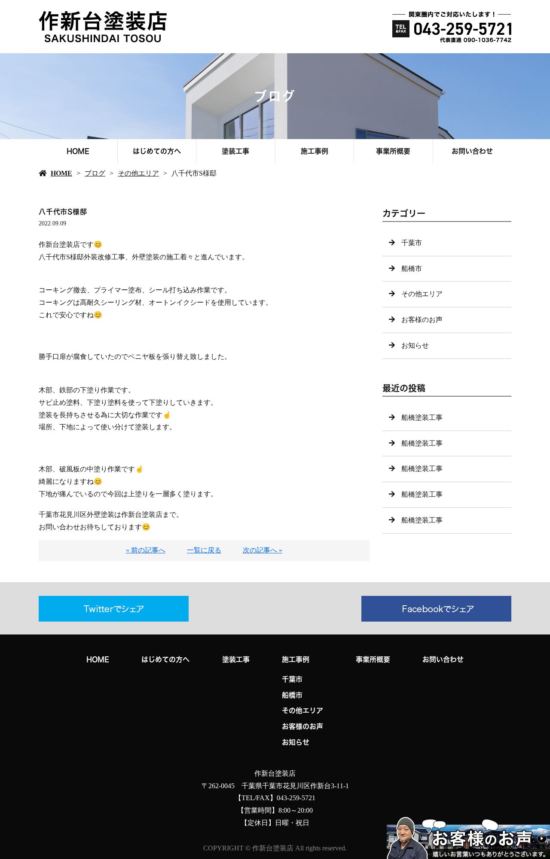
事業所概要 (393, 151)
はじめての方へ (157, 151)
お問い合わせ (472, 151)
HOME (78, 151)
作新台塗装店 (275, 773)
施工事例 (314, 151)
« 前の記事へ (145, 550)
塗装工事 (235, 151)
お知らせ (415, 345)
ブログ (95, 173)
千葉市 (411, 242)
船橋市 (411, 268)
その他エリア (138, 173)
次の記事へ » (262, 550)
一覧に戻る (204, 550)
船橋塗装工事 (422, 417)
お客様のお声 (422, 319)
